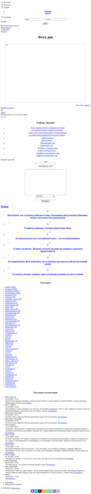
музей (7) (8, 335)
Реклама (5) (9, 365)
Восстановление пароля (10, 26)
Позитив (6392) (11, 289)
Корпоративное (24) (12, 311)
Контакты (9, 482)
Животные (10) (11, 327)
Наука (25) (9, 307)
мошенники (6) (11, 357)
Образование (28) (12, 305)
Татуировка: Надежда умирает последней (47, 130)
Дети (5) (8, 371)
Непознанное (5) (11, 359)
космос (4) (9, 379)
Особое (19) (9, 317)
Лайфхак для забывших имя (46, 156)
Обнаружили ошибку (13, 484)
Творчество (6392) (12, 291)
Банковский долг (46, 145)
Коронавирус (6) (11, 341)
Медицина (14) (11, 319)
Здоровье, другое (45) (13, 299)
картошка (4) (10, 383)
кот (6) (7, 339)
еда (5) (7, 367)
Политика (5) (10, 369)
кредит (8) (9, 329)
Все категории (10, 387)
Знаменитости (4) (12, 381)
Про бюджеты (47, 140)
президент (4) (10, 385)
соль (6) (8, 347)
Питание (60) (10, 297)
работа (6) (9, 345)
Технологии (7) (11, 333)
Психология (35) (11, 303)
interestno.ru (15, 488)
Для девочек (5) (11, 363)
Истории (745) (10, 295)
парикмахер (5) (11, 375)
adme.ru (87, 105)
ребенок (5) (9, 377)
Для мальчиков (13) (12, 321)
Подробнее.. (27, 403)
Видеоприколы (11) (12, 325)
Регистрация (5, 28)
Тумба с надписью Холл (47, 150)
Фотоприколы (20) (12, 313)
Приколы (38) (10, 301)
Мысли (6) (9, 343)
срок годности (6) (12, 349)
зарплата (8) (9, 331)
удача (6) (8, 351)
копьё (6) (8, 355)
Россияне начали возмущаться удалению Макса (47, 135)
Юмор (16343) (10, 287)
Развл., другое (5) (11, 361)
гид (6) (7, 353)
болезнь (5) (9, 373)
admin (3, 113)
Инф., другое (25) (12, 309)
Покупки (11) (10, 323)
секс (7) (8, 337)
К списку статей (7, 108)
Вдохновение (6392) (13, 293)
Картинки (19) (10, 315)
